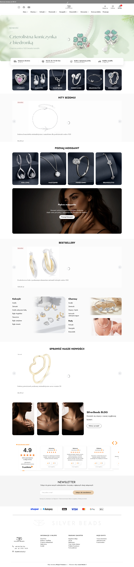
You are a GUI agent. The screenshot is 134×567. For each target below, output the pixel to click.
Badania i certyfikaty (45, 540)
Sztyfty (14, 303)
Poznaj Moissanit (67, 217)
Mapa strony (43, 544)
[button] (113, 443)
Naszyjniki (71, 328)
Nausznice (15, 317)
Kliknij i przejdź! (94, 426)
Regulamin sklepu (73, 539)
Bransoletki (71, 332)
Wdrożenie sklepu (76, 564)
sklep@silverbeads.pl (20, 552)
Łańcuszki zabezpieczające (73, 315)
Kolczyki (70, 325)
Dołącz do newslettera (83, 493)
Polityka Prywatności (73, 546)
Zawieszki (71, 306)
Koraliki (70, 303)
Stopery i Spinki (73, 310)
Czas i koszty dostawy (74, 544)
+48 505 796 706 (20, 546)
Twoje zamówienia (102, 539)
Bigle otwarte (16, 324)
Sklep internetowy (56, 564)
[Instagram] (19, 7)
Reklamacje (71, 542)
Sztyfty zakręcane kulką (19, 310)
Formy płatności (72, 548)
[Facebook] (24, 7)
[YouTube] (29, 7)
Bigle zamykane (17, 321)
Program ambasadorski (46, 542)
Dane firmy (43, 539)
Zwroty (70, 540)
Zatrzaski (15, 306)
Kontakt (42, 546)
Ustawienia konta (101, 540)
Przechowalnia (100, 542)
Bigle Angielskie (17, 314)
